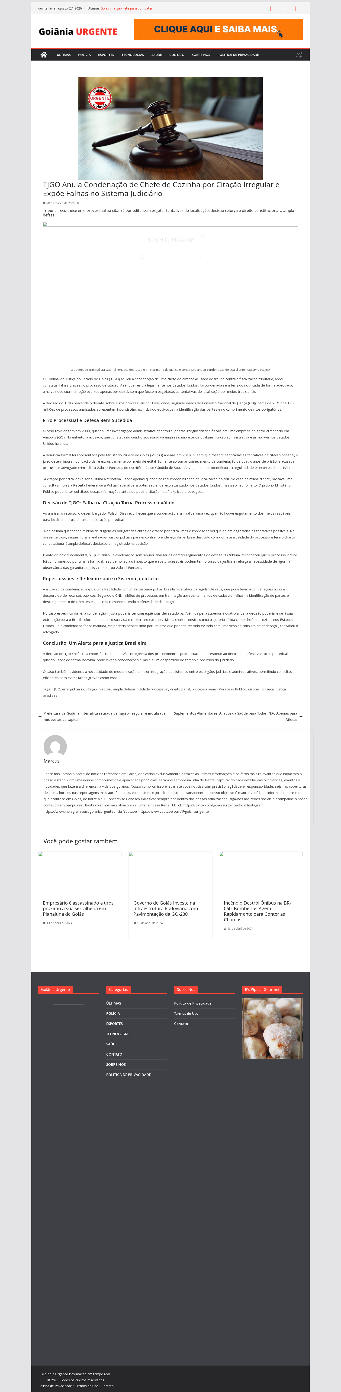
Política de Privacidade (193, 1003)
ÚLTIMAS (64, 54)
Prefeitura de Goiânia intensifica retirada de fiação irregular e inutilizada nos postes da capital (105, 716)
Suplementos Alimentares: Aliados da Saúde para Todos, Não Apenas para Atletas (235, 716)
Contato (181, 1023)
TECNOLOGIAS (133, 54)
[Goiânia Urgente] (44, 54)
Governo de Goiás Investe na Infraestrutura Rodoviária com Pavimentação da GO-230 (165, 908)
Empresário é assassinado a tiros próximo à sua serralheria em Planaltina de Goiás (78, 908)
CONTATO (176, 54)
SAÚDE (156, 54)
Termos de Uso (186, 1013)
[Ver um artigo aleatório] (299, 54)
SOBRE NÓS (201, 54)
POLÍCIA (84, 54)
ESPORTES (106, 54)
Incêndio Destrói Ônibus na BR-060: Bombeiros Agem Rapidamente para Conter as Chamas (257, 911)
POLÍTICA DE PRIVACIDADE (238, 54)
